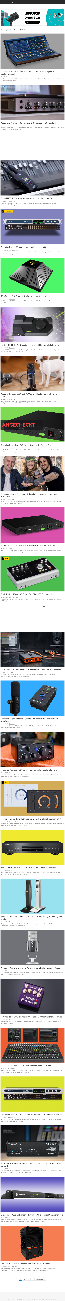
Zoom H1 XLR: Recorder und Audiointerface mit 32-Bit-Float (27, 198)
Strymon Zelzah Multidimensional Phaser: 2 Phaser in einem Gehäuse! (32, 1016)
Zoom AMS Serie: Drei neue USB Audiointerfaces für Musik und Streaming (29, 495)
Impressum (22, 1299)
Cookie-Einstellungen (38, 1299)
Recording (11, 125)
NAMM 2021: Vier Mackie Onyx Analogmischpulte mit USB (27, 1065)
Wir (9, 1299)
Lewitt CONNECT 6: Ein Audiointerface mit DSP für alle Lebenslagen (31, 345)
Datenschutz (14, 1299)
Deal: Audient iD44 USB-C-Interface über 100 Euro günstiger (28, 594)
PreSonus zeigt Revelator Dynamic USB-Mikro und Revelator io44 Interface (30, 719)
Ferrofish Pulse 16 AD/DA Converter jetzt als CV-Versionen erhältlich (31, 1114)
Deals (10, 250)
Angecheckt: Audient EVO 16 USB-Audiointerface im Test (26, 445)
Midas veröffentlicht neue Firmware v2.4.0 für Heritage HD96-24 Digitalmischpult (30, 72)
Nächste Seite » (40, 1279)
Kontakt (29, 1299)
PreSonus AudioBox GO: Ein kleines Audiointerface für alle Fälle (29, 770)
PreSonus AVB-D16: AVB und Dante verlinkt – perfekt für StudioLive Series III (31, 1164)
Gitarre (11, 1019)
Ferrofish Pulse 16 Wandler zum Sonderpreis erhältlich (25, 247)
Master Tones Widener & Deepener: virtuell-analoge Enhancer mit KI (31, 819)
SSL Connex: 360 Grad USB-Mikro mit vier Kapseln (23, 296)
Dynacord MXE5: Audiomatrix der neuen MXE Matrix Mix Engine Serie (32, 1214)
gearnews (10, 2)
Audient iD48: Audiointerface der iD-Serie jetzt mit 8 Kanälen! (28, 123)
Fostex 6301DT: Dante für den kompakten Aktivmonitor (25, 1263)
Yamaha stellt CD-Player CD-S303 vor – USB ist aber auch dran (28, 867)
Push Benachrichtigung (51, 1299)
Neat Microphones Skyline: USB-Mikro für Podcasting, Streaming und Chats (31, 917)
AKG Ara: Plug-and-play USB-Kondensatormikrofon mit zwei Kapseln (31, 968)
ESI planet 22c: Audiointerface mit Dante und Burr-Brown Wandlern (31, 669)
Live (7, 77)
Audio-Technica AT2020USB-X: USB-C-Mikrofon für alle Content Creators (29, 395)
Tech (10, 870)
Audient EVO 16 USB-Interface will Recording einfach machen (28, 545)
